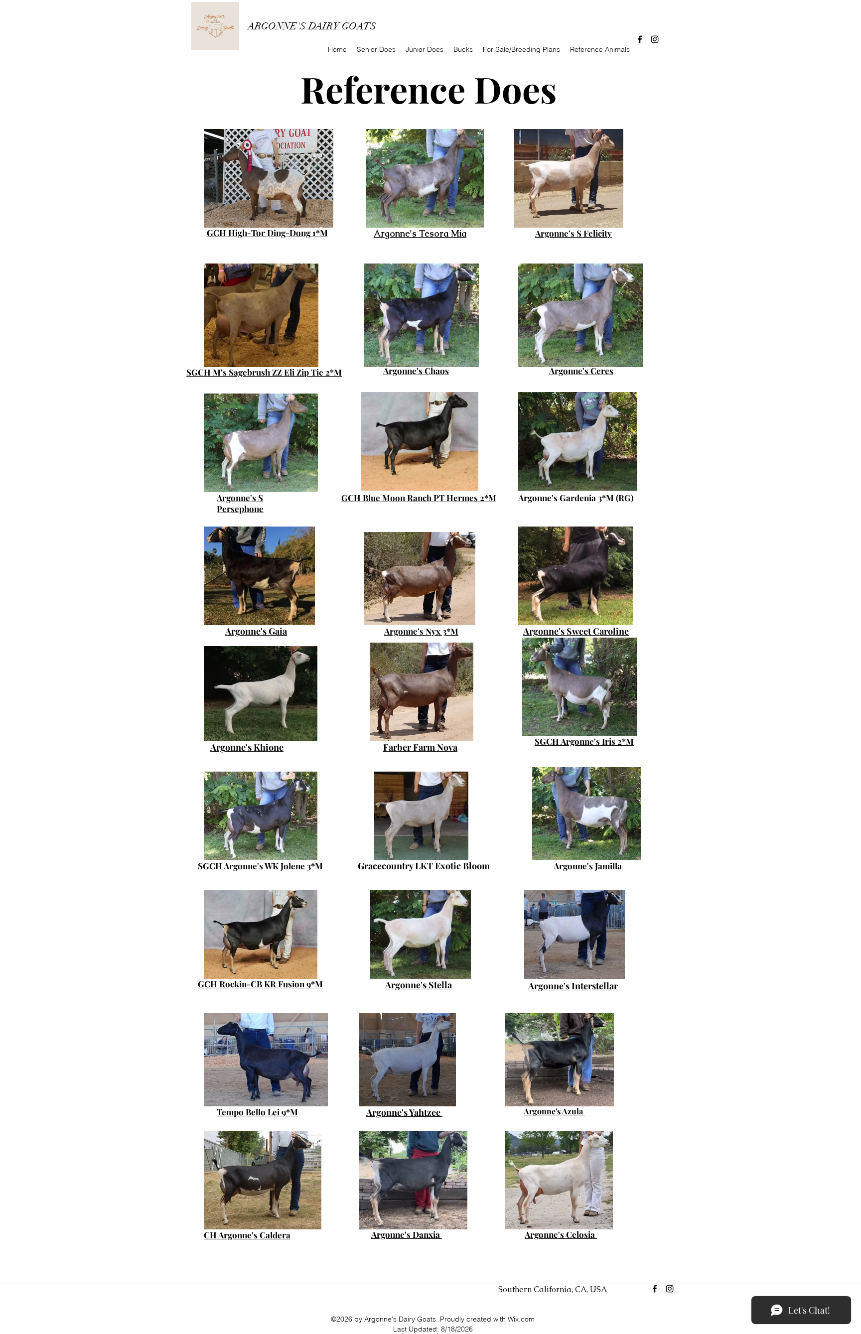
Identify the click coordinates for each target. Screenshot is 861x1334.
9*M (290, 1111)
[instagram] (655, 39)
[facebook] (640, 39)
